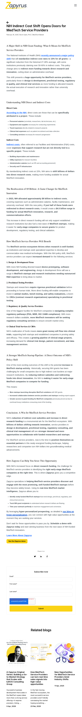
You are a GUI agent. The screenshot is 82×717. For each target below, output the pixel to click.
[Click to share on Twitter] (35, 556)
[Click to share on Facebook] (47, 556)
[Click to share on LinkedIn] (41, 556)
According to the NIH (16, 113)
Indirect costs (13, 144)
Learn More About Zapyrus (19, 535)
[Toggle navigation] (75, 5)
